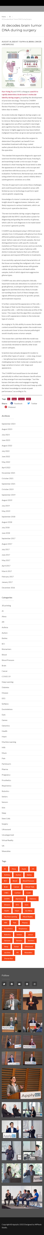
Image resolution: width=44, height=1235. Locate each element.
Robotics (5, 791)
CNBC (6, 893)
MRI (3, 747)
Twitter (34, 403)
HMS (28, 399)
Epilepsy (5, 704)
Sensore (7, 941)
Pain (3, 758)
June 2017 (6, 555)
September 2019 (8, 495)
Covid (28, 893)
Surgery (5, 824)
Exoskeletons (7, 709)
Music (4, 753)
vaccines (7, 952)
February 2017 (8, 576)
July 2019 (6, 506)
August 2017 (7, 544)
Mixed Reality (28, 917)
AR (3, 622)
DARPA (7, 899)
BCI (3, 644)
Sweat (16, 947)
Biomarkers (6, 649)
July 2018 (6, 527)
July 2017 (6, 549)
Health (4, 731)
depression (19, 899)
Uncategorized (8, 835)
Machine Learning (9, 742)
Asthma (5, 627)
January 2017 (7, 582)
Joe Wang (28, 911)
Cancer (37, 42)
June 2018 (6, 533)
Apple (24, 869)
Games (4, 720)
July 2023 (6, 435)
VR (3, 846)
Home (4, 17)
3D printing (6, 605)
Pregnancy (6, 775)
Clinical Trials (29, 887)
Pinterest (12, 407)
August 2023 (7, 429)
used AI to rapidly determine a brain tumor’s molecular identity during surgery (20, 94)
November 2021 (8, 473)
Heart (4, 736)
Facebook (18, 403)
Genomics (6, 725)
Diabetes (5, 687)
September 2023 (8, 424)
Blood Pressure (8, 660)
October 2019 (7, 489)
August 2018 (7, 522)
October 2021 (7, 478)
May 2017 (6, 560)
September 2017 (8, 538)
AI (10, 17)
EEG (3, 698)
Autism (5, 633)
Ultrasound (6, 829)
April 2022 (6, 467)
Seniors (5, 796)
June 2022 (6, 456)
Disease (5, 693)
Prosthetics (6, 780)
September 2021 (8, 484)
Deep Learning (7, 682)
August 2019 (7, 500)
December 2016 (8, 587)
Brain (31, 42)
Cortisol (17, 893)
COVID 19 (6, 676)
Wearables (6, 851)
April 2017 (6, 566)
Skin (3, 807)
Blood (4, 654)
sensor (30, 935)
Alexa (4, 616)
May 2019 (6, 511)
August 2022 (7, 445)
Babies (4, 638)
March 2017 (7, 571)
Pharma (5, 769)
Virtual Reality (7, 840)
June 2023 (6, 440)
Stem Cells (6, 818)
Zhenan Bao (8, 958)
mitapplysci (8, 44)
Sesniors (31, 941)
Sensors (5, 802)
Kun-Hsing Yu (7, 91)
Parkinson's (6, 764)
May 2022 (6, 462)
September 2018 (8, 516)
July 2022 (6, 451)
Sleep (4, 813)
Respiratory (6, 786)
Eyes (4, 714)
